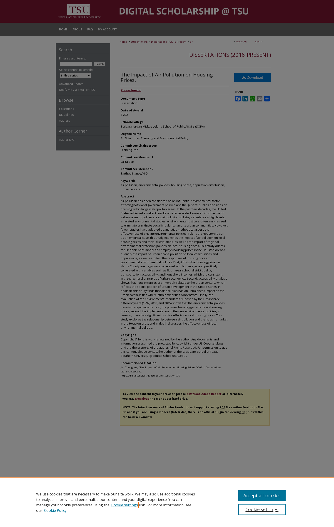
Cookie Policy (55, 510)
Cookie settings (124, 504)
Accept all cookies (262, 496)
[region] (167, 502)
